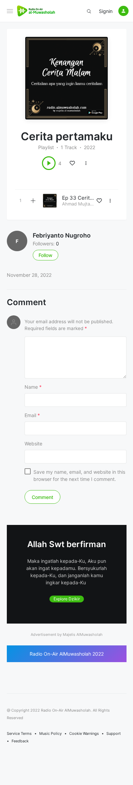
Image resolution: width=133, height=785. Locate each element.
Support (113, 733)
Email (32, 415)
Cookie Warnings (84, 733)
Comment (26, 302)
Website (33, 443)
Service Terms (19, 733)
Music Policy (50, 733)
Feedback (20, 741)
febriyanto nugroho (62, 235)
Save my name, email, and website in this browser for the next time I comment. (79, 475)
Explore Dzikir (67, 598)
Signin (106, 11)
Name (33, 387)
